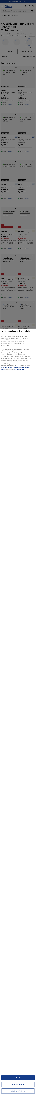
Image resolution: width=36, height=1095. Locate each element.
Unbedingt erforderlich (18, 1091)
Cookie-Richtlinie (18, 369)
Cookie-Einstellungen (18, 1084)
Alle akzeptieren (18, 1078)
